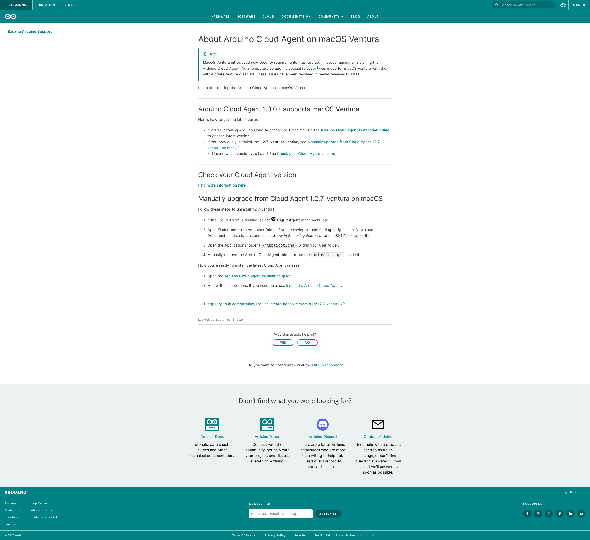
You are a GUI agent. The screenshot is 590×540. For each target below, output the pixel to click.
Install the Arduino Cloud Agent (313, 285)
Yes (283, 342)
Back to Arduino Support (30, 31)
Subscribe (328, 514)
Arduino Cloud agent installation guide (355, 130)
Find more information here (222, 185)
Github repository (327, 365)
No (307, 342)
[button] (563, 5)
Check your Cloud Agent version (305, 153)
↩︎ (343, 304)
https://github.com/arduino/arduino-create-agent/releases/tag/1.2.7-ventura (273, 304)
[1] (316, 67)
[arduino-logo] (10, 16)
